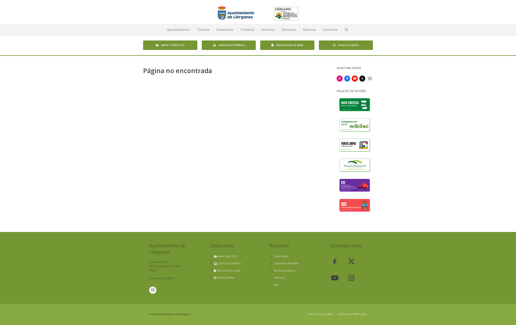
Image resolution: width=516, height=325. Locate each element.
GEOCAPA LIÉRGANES (286, 263)
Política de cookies (320, 314)
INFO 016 (279, 277)
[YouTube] (355, 79)
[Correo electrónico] (370, 79)
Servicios (268, 29)
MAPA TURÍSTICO (172, 45)
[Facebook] (347, 79)
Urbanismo (224, 29)
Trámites (247, 29)
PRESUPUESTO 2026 (289, 45)
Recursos (289, 29)
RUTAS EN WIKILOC (285, 270)
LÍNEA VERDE (281, 256)
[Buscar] (346, 30)
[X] (362, 79)
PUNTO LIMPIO (348, 45)
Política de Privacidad (352, 314)
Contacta (330, 29)
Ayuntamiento (178, 29)
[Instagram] (340, 79)
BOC (276, 285)
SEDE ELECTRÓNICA (231, 45)
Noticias (309, 29)
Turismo (203, 29)
